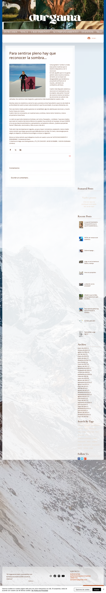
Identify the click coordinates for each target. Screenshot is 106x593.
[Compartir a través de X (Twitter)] (15, 150)
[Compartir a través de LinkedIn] (20, 150)
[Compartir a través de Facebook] (10, 150)
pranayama (87, 445)
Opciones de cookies (82, 589)
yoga (91, 448)
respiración (96, 445)
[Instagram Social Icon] (50, 576)
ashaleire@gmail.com (78, 580)
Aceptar (96, 589)
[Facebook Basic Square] (79, 458)
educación (92, 429)
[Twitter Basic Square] (82, 458)
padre (80, 445)
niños (88, 442)
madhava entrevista (84, 438)
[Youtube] (63, 576)
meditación (82, 442)
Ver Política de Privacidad (39, 590)
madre (95, 438)
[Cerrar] (103, 589)
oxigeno (94, 442)
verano (85, 448)
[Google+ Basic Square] (85, 458)
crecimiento (95, 425)
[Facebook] (55, 576)
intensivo (81, 435)
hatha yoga (81, 432)
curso (86, 429)
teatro (80, 448)
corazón (87, 425)
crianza (80, 429)
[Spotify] (59, 576)
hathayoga (90, 432)
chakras (80, 425)
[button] (102, 21)
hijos (97, 432)
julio (86, 435)
